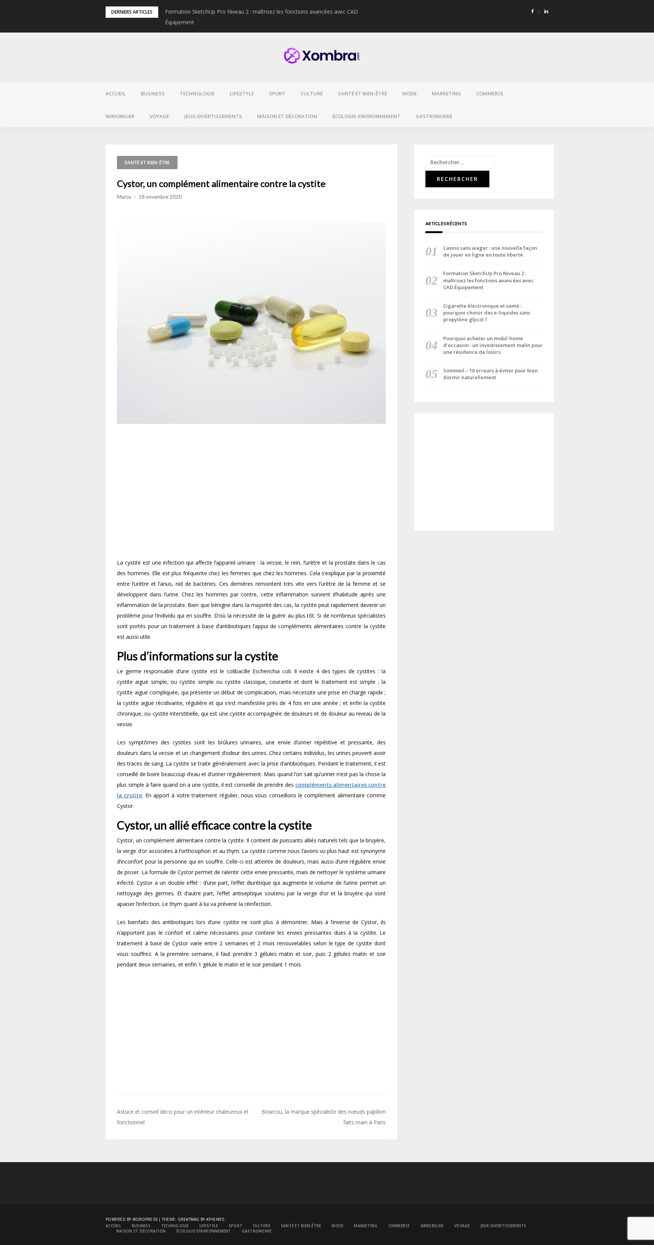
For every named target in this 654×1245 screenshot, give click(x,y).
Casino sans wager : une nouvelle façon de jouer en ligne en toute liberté (490, 251)
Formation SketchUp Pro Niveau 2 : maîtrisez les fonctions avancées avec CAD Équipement (488, 280)
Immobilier (120, 116)
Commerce (489, 93)
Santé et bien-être (362, 93)
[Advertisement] (251, 494)
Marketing (446, 93)
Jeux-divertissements (213, 116)
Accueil (116, 93)
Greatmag (188, 1219)
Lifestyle (242, 93)
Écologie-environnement (366, 116)
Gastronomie (434, 116)
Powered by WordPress (131, 1219)
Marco (124, 197)
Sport (277, 93)
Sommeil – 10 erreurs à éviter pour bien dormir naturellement (490, 374)
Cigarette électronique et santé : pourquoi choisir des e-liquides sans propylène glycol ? (486, 312)
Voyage (159, 116)
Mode (409, 93)
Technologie (197, 93)
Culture (312, 93)
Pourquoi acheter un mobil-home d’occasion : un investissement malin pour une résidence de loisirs (493, 345)
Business (153, 93)
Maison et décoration (287, 116)
